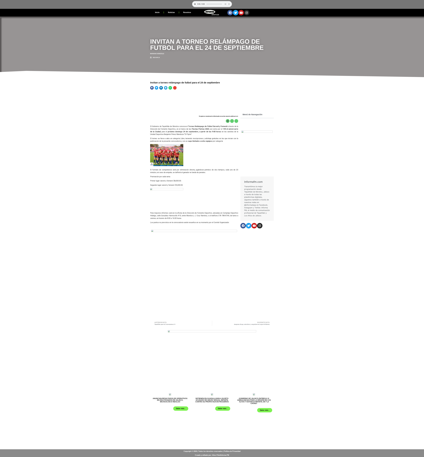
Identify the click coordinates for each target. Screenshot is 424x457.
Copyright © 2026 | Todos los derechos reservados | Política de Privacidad (212, 451)
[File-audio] (236, 121)
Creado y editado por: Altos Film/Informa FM (212, 455)
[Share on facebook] (152, 88)
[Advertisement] (194, 303)
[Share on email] (175, 88)
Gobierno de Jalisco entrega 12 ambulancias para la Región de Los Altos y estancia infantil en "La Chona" (254, 400)
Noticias (171, 12)
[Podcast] (232, 121)
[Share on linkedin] (161, 88)
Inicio (157, 12)
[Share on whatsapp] (170, 88)
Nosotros (187, 12)
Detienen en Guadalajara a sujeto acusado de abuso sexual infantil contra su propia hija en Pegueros (212, 400)
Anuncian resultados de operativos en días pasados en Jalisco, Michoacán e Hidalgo (170, 400)
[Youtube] (241, 12)
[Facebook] (230, 12)
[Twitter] (235, 12)
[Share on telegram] (166, 88)
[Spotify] (228, 121)
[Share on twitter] (156, 88)
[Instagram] (246, 12)
